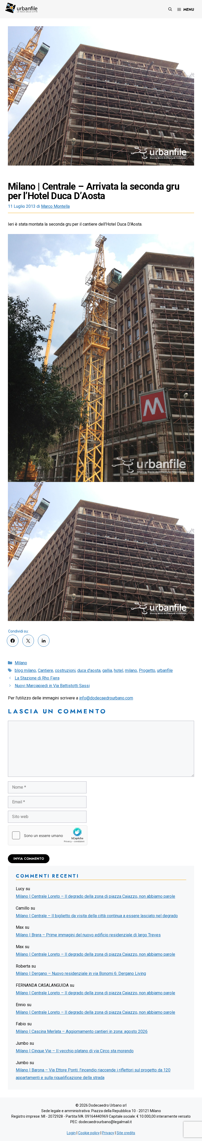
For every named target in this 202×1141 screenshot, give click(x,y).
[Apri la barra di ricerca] (170, 9)
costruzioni (65, 670)
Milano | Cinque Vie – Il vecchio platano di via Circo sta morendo (75, 1050)
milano (131, 670)
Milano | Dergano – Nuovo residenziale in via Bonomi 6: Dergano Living (81, 973)
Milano (21, 662)
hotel (118, 670)
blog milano (25, 670)
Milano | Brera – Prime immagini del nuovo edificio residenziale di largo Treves (88, 934)
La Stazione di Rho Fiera (37, 678)
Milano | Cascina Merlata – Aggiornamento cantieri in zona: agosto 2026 (82, 1031)
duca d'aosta (88, 670)
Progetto (147, 670)
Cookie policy (89, 1133)
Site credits (126, 1133)
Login (71, 1133)
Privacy (108, 1133)
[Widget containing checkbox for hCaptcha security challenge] (47, 835)
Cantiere (45, 670)
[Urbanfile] (21, 8)
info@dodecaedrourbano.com (106, 698)
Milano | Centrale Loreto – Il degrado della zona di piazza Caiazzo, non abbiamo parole (95, 896)
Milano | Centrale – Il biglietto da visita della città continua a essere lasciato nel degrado (97, 915)
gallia (107, 670)
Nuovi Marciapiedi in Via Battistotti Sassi (52, 685)
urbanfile (165, 670)
